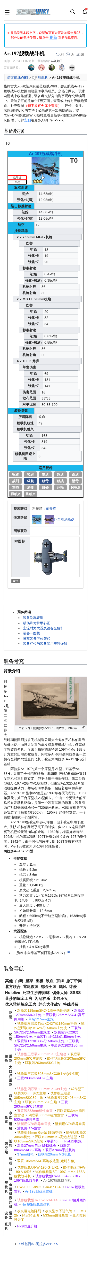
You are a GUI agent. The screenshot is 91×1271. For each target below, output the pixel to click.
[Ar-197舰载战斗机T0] (45, 170)
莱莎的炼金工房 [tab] (18, 998)
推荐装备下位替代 (36, 638)
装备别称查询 (33, 618)
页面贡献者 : (12, 67)
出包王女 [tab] (60, 998)
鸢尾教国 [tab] (31, 987)
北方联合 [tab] (13, 987)
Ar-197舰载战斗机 (45, 153)
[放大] (84, 727)
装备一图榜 (31, 633)
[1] (68, 951)
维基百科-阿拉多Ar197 (38, 1244)
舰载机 (43, 77)
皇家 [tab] (29, 981)
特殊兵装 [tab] (71, 1004)
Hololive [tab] (12, 993)
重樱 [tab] (39, 981)
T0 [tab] (7, 143)
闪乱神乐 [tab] (42, 998)
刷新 (53, 37)
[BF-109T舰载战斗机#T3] (49, 519)
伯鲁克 (51, 508)
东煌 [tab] (60, 981)
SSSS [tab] (75, 993)
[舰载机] (34, 77)
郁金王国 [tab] (49, 987)
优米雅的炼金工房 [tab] (20, 1004)
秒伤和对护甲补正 (36, 623)
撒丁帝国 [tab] (74, 981)
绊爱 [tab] (73, 987)
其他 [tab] (9, 981)
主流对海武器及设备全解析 (43, 628)
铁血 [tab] (50, 981)
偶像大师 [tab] (60, 993)
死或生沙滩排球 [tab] (36, 993)
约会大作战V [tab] (50, 1004)
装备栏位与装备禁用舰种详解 (45, 644)
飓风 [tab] (63, 987)
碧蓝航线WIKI (17, 77)
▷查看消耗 (62, 519)
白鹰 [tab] (19, 981)
